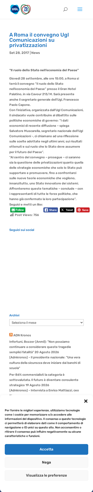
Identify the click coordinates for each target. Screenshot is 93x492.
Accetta (46, 449)
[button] (85, 401)
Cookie (26, 485)
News (35, 53)
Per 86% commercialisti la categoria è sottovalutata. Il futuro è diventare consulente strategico (43, 380)
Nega (46, 462)
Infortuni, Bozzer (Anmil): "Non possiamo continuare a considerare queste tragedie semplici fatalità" (40, 347)
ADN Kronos (22, 335)
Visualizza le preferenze (46, 475)
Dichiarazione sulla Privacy (51, 485)
